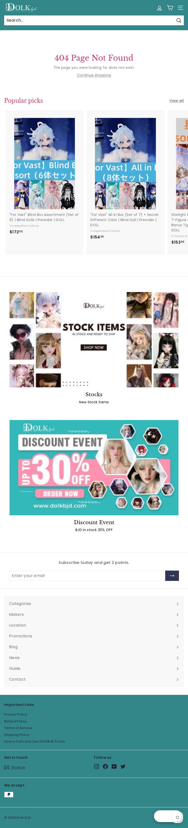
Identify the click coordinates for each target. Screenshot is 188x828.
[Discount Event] (94, 467)
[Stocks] (94, 339)
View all (176, 100)
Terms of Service (18, 728)
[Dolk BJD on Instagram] (96, 766)
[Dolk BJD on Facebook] (105, 766)
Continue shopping (94, 75)
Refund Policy (15, 721)
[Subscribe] (172, 576)
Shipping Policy (16, 734)
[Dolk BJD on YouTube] (114, 766)
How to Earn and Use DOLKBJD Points (34, 741)
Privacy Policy (15, 714)
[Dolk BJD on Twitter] (123, 766)
